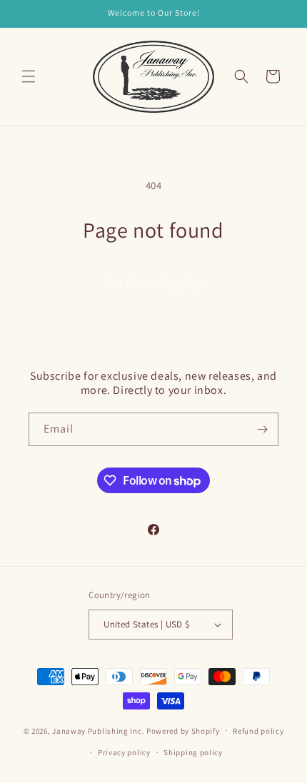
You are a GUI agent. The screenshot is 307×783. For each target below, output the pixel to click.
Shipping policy (193, 752)
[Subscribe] (262, 429)
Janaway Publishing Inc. (98, 730)
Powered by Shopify (183, 730)
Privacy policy (124, 752)
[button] (28, 76)
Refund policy (258, 731)
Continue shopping (154, 282)
